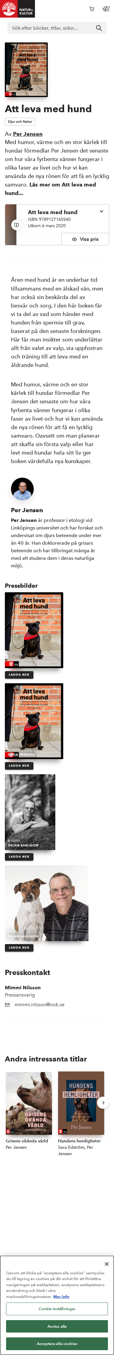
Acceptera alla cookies (57, 1343)
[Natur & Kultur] (17, 9)
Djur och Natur (20, 121)
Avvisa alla (57, 1326)
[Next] (103, 1103)
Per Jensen (28, 134)
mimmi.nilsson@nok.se (39, 1004)
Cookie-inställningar (57, 1308)
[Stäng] (106, 1264)
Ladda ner (19, 675)
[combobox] (57, 28)
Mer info (61, 1296)
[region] (57, 1305)
